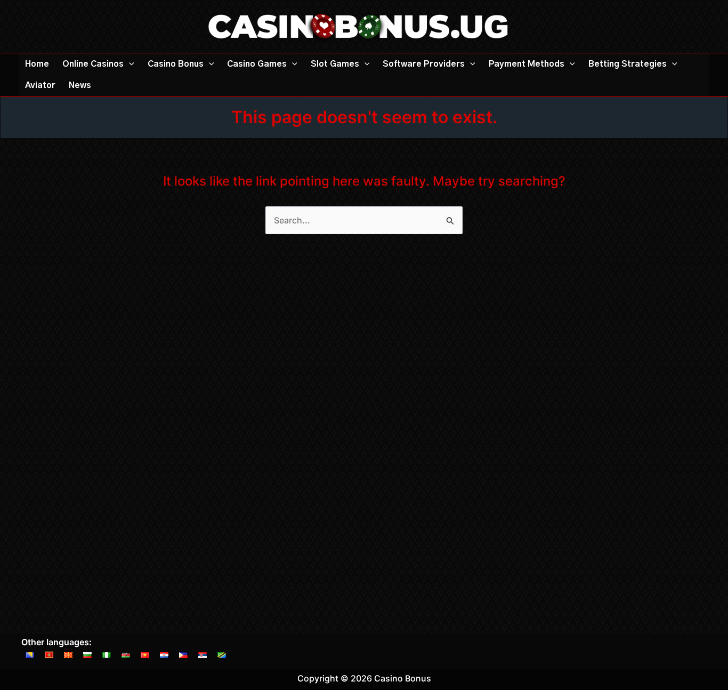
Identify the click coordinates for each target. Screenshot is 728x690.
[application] (129, 64)
